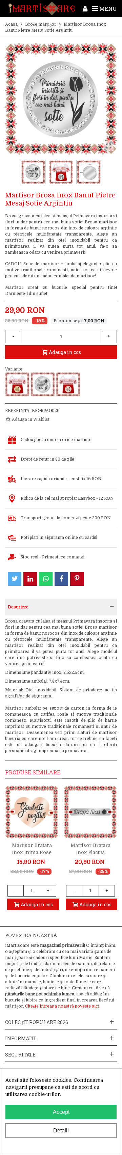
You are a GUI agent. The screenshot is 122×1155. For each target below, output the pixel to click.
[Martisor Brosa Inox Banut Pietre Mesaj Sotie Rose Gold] (68, 384)
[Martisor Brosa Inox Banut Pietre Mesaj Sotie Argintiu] (42, 384)
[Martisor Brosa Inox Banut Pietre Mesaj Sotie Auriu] (17, 384)
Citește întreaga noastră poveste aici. (62, 1006)
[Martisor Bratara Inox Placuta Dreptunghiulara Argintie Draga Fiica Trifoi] (90, 812)
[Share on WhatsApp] (46, 579)
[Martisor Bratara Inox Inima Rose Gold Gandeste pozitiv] (31, 812)
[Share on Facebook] (61, 579)
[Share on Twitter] (14, 579)
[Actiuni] (85, 8)
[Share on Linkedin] (30, 579)
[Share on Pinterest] (77, 579)
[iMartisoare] (42, 8)
